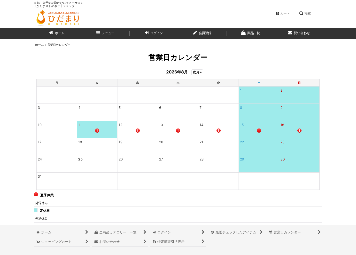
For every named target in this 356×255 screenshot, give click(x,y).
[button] (305, 13)
